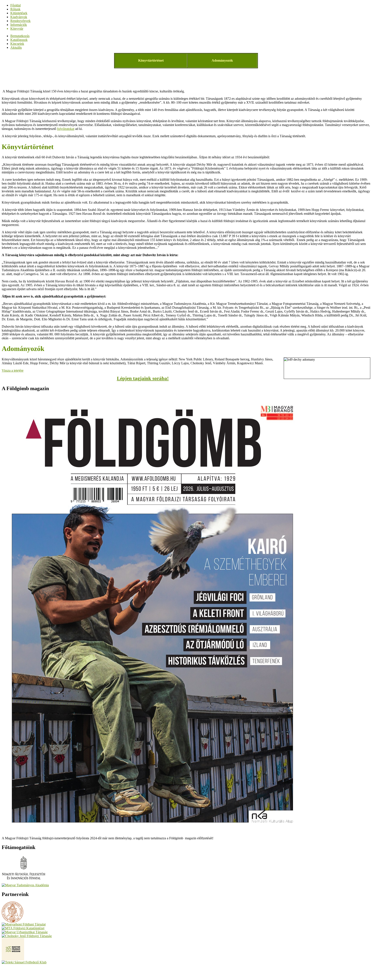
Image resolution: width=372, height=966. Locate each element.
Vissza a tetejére (12, 370)
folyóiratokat (65, 129)
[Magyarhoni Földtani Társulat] (24, 924)
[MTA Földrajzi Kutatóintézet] (23, 928)
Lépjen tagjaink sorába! (143, 378)
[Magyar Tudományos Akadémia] (25, 885)
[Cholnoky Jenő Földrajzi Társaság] (27, 936)
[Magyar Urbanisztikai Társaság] (25, 932)
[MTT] (12, 921)
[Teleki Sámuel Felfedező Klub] (24, 962)
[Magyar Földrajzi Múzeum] (13, 959)
